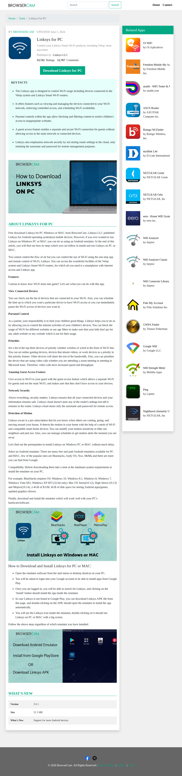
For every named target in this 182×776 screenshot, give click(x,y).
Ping (145, 389)
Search (115, 4)
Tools (22, 18)
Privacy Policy (107, 765)
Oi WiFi (147, 43)
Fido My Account (153, 302)
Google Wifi (150, 346)
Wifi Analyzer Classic (155, 259)
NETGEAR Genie (153, 173)
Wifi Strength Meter (154, 367)
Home (12, 18)
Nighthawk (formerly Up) (157, 411)
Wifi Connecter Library (156, 281)
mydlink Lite (150, 151)
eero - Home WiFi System (157, 216)
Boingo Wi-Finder (153, 129)
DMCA (122, 765)
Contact (167, 4)
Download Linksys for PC (62, 70)
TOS (131, 765)
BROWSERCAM (23, 31)
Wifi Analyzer (151, 237)
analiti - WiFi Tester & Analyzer (161, 86)
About (156, 4)
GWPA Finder (151, 324)
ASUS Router (151, 108)
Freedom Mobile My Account (159, 64)
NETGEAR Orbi (153, 194)
